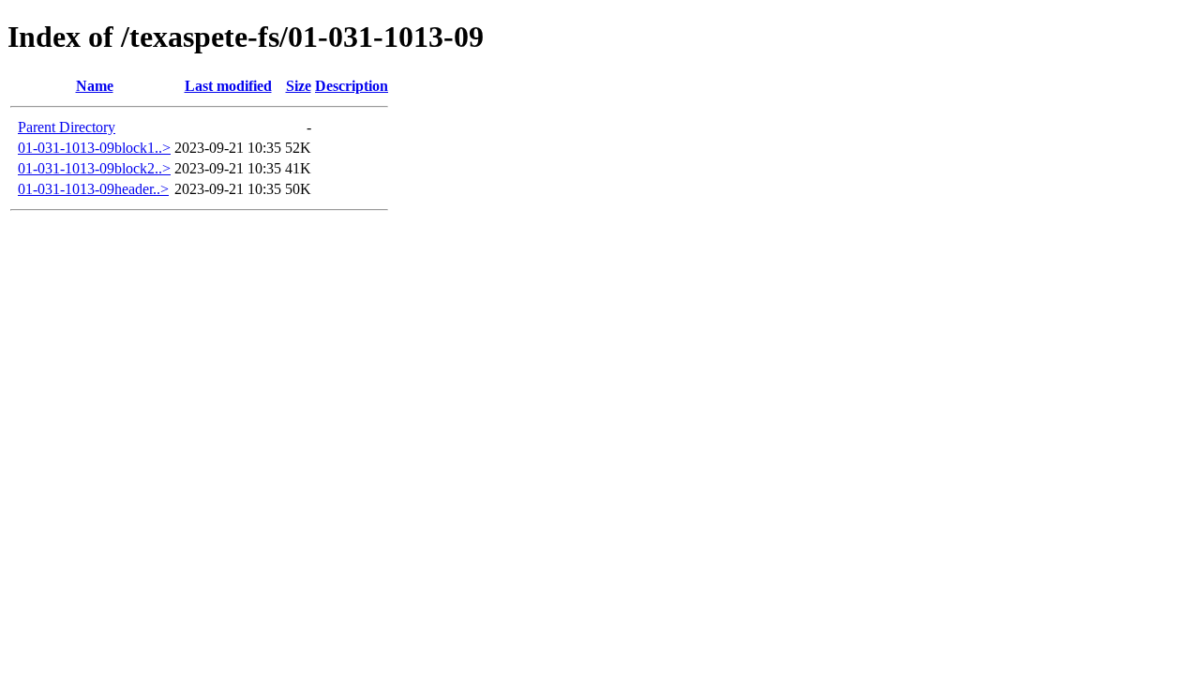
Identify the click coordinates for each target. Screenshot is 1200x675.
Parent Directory (66, 127)
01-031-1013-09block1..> (94, 148)
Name (94, 86)
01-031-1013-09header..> (93, 189)
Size (298, 86)
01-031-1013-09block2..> (94, 168)
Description (351, 86)
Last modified (228, 86)
